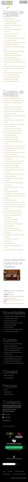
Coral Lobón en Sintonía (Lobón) (12, 163)
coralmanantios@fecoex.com (15, 300)
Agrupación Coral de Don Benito (12, 98)
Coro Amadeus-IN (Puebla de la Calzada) (14, 204)
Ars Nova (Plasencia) (9, 18)
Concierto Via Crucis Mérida (11, 331)
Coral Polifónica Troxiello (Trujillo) (12, 55)
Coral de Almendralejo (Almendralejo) (14, 148)
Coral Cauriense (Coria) (10, 36)
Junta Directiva (7, 392)
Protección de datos (19, 471)
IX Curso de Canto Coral (10, 320)
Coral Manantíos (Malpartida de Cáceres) (14, 42)
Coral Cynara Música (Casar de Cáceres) (14, 38)
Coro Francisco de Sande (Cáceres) (13, 72)
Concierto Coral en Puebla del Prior (13, 329)
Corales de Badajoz (9, 378)
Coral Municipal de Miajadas (11, 44)
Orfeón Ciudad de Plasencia (11, 81)
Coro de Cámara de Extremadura (12, 211)
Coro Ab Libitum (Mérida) (10, 200)
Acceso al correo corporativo (19, 474)
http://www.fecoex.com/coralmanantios (14, 303)
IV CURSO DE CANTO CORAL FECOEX (13, 363)
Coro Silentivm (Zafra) (9, 243)
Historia (5, 389)
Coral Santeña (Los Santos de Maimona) (14, 193)
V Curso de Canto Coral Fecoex (12, 361)
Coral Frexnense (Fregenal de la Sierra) (14, 161)
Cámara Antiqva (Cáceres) (11, 34)
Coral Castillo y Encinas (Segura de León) (14, 146)
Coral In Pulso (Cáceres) (10, 40)
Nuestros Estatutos (8, 394)
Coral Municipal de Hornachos (12, 167)
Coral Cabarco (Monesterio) (11, 139)
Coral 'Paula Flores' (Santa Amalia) (13, 131)
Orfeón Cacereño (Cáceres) (11, 79)
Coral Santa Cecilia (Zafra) (11, 191)
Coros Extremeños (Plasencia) (12, 77)
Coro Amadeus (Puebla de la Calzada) (14, 202)
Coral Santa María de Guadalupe (12, 59)
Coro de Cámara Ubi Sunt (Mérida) (13, 213)
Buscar (17, 464)
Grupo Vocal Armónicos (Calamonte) (13, 249)
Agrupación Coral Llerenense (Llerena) (14, 100)
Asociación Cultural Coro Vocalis (12, 128)
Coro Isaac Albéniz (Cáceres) (11, 75)
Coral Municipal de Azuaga (11, 165)
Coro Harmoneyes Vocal (10, 221)
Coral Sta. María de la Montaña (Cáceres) (14, 66)
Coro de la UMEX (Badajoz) (11, 219)
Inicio (4, 471)
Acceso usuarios (6, 474)
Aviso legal (10, 471)
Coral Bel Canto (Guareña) (11, 137)
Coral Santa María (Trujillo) (11, 57)
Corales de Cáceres (9, 375)
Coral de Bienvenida (9, 150)
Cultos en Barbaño (9, 327)
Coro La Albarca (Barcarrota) (11, 228)
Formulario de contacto (9, 426)
